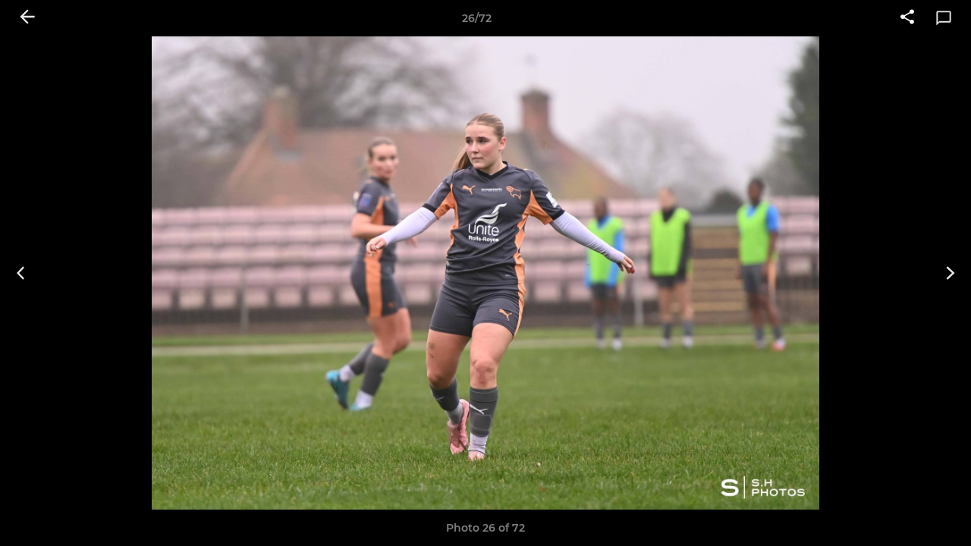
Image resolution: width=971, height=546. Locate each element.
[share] (907, 18)
